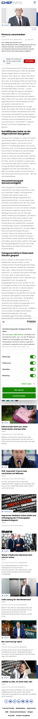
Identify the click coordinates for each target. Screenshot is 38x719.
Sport (5, 467)
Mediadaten (20, 708)
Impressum (31, 708)
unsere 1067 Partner (15, 334)
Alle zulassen (19, 390)
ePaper (30, 712)
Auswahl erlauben (19, 396)
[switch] (33, 363)
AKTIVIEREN (29, 61)
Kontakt (11, 716)
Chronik (6, 423)
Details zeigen (26, 384)
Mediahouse (8, 511)
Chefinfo (6, 25)
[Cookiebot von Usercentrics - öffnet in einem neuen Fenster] (27, 322)
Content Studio (8, 708)
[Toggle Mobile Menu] (34, 2)
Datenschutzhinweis (18, 712)
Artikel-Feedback (23, 716)
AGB (6, 712)
